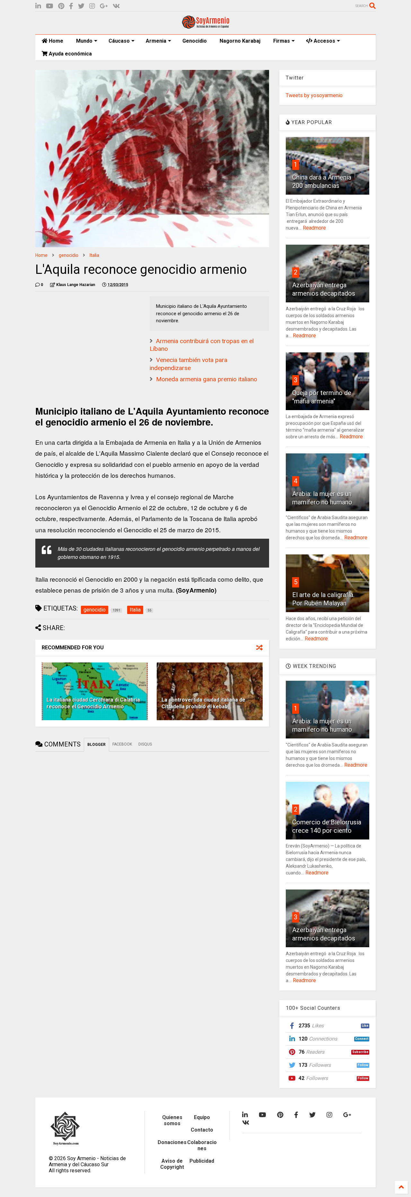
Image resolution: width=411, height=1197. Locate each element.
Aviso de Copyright (172, 1164)
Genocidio (194, 41)
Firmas (281, 41)
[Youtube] (49, 6)
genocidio (68, 255)
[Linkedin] (38, 6)
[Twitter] (81, 6)
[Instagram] (92, 6)
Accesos (323, 41)
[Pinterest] (61, 6)
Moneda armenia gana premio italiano (206, 379)
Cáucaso (119, 41)
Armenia (156, 41)
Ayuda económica (70, 54)
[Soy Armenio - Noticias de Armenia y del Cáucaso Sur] (205, 26)
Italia (94, 255)
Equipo (202, 1117)
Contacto (202, 1130)
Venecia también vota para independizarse (188, 364)
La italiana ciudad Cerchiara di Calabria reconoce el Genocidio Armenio (93, 703)
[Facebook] (71, 6)
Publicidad (201, 1161)
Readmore (314, 228)
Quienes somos (172, 1120)
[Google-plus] (104, 6)
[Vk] (116, 6)
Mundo (84, 41)
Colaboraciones (202, 1145)
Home (55, 41)
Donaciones (172, 1142)
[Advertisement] (83, 336)
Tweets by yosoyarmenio (314, 95)
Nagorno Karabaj (240, 41)
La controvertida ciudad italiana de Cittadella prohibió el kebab (203, 703)
